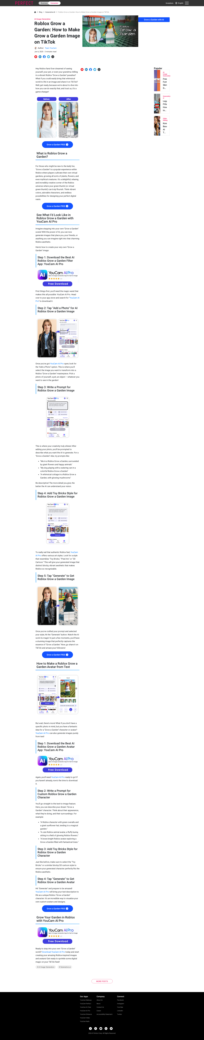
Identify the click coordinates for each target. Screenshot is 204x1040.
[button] (179, 3)
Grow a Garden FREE (56, 144)
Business (44, 3)
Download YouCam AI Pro (53, 952)
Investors (169, 3)
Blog (40, 12)
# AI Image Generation (45, 967)
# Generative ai (65, 967)
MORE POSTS (102, 981)
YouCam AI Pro (57, 363)
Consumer (54, 3)
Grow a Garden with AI (154, 19)
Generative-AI (50, 12)
